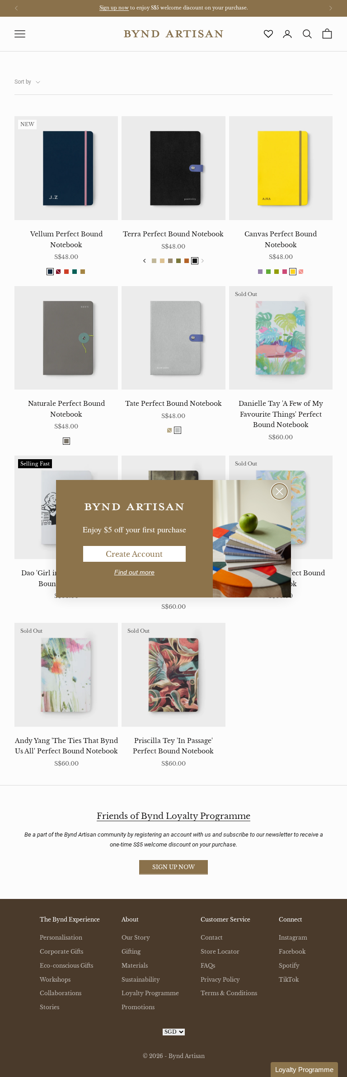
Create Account (134, 554)
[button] (304, 1069)
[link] (134, 507)
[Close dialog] (279, 491)
